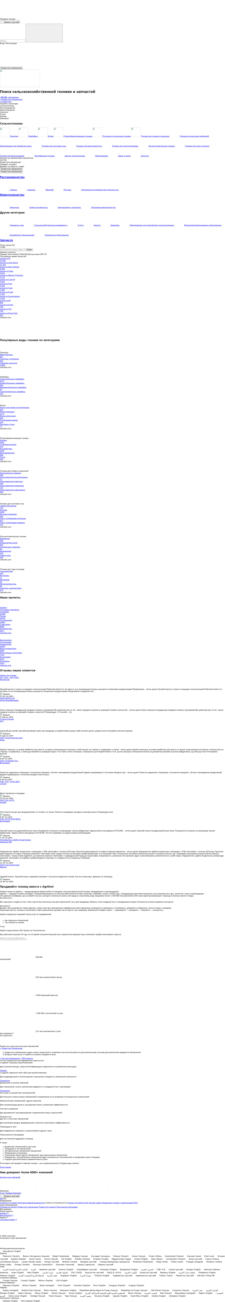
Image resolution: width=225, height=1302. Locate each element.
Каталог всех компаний (10, 1177)
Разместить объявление (11, 169)
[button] (112, 55)
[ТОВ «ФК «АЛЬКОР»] (45, 1183)
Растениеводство (12, 177)
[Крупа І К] (135, 1189)
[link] (112, 160)
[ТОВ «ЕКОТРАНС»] (135, 1183)
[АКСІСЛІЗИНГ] (171, 1183)
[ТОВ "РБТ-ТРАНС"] (117, 1189)
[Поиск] (44, 33)
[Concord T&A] (27, 1189)
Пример (3, 1071)
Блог (86, 1203)
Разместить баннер (47, 1207)
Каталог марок (95, 1203)
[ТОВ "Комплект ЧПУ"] (63, 1189)
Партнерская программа (67, 1207)
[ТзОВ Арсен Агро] (99, 1189)
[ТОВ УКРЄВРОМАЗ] (207, 1183)
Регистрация (5, 1167)
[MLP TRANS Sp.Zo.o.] (9, 1183)
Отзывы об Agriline (76, 1203)
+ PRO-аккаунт (26, 1058)
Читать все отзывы (8, 675)
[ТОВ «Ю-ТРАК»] (63, 1183)
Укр (1, 1199)
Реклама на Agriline (8, 1207)
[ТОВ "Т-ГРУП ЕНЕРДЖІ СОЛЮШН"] (99, 1183)
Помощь (9, 1193)
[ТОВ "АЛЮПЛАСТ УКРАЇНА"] (9, 1189)
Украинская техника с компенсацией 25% (120, 1203)
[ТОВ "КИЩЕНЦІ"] (153, 1183)
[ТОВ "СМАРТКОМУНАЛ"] (189, 1183)
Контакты (17, 1193)
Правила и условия (8, 1203)
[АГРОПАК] (81, 1189)
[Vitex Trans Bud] (45, 1189)
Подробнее (5, 1081)
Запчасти (6, 240)
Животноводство (12, 194)
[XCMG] (117, 1183)
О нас (2, 1193)
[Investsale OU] (81, 1183)
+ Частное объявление (10, 1058)
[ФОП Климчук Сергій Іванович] (27, 1183)
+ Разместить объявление (11, 1048)
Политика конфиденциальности (31, 1203)
